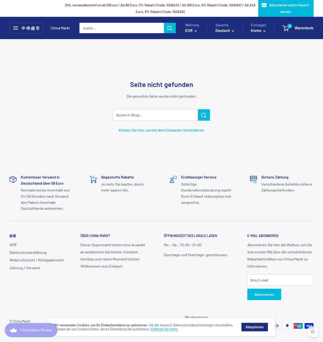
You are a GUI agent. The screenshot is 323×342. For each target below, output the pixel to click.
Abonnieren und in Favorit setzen (289, 8)
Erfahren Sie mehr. (164, 329)
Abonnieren (264, 294)
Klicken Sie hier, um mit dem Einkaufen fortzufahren (161, 130)
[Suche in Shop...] (204, 115)
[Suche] (170, 28)
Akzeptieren (255, 327)
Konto (256, 30)
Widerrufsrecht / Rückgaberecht (36, 260)
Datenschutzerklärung (28, 252)
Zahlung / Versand (24, 267)
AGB (13, 244)
